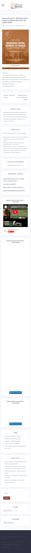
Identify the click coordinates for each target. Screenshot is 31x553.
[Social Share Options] (4, 268)
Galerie (16, 542)
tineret (12, 25)
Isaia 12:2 (11, 121)
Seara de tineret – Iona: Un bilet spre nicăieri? (22, 97)
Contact (3, 542)
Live (20, 542)
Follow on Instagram (16, 392)
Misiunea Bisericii (16, 544)
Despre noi (10, 542)
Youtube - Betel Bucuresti (12, 436)
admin (3, 25)
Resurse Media (5, 547)
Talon (22, 536)
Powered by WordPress (8, 536)
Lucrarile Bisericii (6, 544)
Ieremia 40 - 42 (19, 165)
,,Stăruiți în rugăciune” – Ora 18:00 (14, 480)
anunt (8, 25)
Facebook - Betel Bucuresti (13, 438)
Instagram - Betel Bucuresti (13, 441)
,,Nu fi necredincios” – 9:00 (12, 471)
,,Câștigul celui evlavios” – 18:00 (13, 475)
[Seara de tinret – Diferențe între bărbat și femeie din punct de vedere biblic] (15, 49)
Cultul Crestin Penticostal (12, 443)
